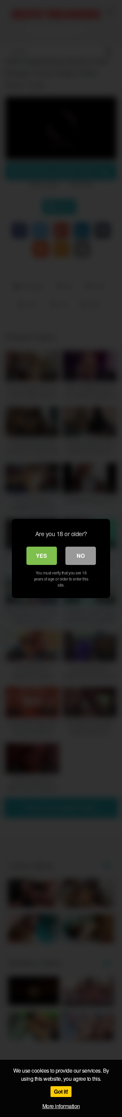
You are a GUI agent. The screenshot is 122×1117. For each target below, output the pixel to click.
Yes (41, 556)
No (81, 556)
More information (61, 1106)
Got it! (61, 1091)
